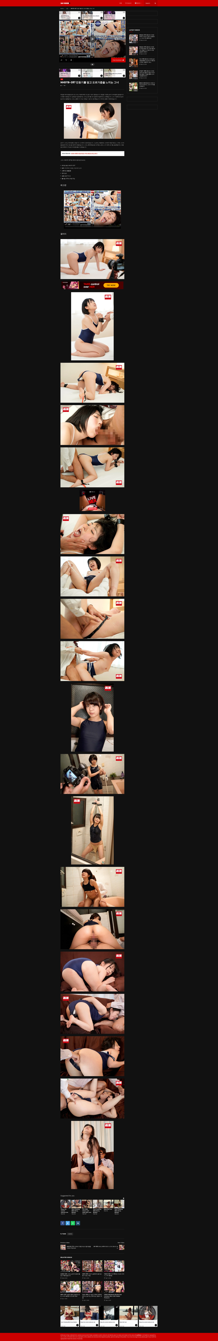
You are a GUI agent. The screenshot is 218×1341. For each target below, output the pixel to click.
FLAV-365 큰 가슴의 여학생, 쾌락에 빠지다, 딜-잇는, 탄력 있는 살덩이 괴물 (92, 1296)
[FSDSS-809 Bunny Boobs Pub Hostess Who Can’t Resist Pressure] (114, 1286)
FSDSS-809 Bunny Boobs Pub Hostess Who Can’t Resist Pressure (113, 1296)
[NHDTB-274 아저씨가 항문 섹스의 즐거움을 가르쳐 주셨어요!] (63, 1247)
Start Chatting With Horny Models (91, 16)
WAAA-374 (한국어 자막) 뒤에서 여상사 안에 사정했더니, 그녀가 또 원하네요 (147, 36)
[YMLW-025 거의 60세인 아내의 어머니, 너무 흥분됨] (114, 1266)
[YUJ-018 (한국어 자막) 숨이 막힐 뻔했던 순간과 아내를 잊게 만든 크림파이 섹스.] (133, 63)
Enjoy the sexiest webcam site (64, 1210)
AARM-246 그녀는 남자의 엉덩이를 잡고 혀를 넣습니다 (70, 1274)
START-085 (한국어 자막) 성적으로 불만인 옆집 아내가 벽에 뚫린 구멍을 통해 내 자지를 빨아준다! (147, 73)
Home (62, 8)
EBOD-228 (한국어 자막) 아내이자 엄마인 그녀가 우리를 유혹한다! (147, 84)
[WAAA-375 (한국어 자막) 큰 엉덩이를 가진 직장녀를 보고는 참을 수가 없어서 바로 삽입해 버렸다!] (133, 51)
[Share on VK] (78, 1223)
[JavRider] (65, 3)
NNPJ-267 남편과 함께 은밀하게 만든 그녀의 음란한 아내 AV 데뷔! (70, 1295)
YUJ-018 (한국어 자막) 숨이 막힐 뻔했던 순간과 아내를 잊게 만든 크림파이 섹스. (147, 60)
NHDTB (69, 171)
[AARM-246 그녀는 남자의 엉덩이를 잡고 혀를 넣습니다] (70, 1266)
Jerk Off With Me (65, 16)
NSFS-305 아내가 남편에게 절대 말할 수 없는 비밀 (91, 1274)
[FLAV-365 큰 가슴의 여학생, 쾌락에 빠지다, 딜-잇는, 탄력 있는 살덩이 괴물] (92, 1286)
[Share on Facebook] (62, 1223)
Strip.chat (63, 17)
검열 (67, 8)
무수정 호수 (128, 3)
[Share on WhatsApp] (73, 1223)
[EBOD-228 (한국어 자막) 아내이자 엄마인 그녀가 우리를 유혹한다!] (133, 87)
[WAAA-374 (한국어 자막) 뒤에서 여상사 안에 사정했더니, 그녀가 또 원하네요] (133, 39)
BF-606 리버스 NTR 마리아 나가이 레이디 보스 (106, 1247)
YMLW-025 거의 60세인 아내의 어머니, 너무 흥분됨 (114, 1274)
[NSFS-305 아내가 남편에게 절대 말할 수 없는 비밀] (92, 1266)
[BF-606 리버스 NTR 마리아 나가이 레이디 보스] (121, 1247)
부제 (120, 3)
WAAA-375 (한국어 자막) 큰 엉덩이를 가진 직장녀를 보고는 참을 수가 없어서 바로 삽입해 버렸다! (147, 49)
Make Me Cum (109, 16)
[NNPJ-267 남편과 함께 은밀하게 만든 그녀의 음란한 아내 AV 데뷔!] (70, 1286)
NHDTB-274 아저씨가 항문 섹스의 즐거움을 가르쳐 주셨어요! (79, 1247)
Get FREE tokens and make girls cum (86, 1210)
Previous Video (65, 1243)
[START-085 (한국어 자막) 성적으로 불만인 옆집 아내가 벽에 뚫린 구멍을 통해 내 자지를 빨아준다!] (133, 75)
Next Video (121, 1243)
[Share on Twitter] (68, 1223)
